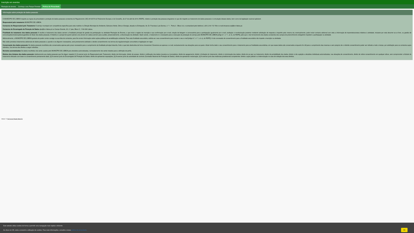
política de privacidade (79, 230)
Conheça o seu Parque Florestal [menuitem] (29, 6)
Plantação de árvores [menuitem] (8, 6)
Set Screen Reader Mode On (15, 119)
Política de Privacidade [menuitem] (52, 6)
